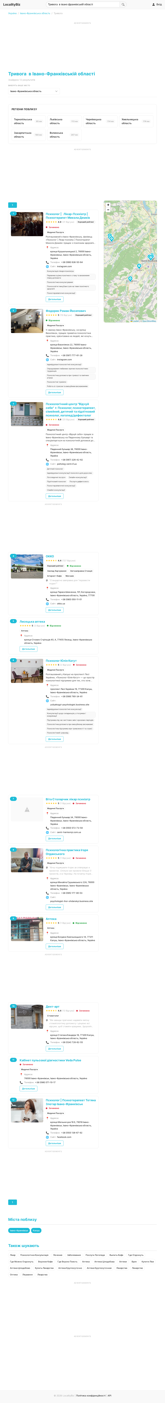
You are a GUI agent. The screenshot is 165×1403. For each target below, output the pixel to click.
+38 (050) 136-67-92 (71, 1132)
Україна (12, 13)
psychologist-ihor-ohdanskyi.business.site (71, 901)
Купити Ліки (148, 1261)
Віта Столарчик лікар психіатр (68, 799)
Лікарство (42, 1274)
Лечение (57, 1255)
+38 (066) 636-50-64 (72, 262)
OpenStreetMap (149, 321)
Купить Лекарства (44, 1268)
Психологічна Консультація (34, 1255)
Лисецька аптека (32, 621)
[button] (131, 279)
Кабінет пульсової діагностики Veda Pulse (50, 1060)
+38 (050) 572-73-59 (72, 828)
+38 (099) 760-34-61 (71, 696)
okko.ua (61, 603)
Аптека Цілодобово (20, 1268)
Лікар (12, 1255)
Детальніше (54, 299)
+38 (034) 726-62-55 (72, 1042)
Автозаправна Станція (81, 571)
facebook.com (64, 1137)
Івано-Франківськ (19, 1230)
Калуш (36, 1230)
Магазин (70, 576)
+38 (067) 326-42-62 (72, 459)
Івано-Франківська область (35, 13)
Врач (134, 1261)
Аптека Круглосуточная (99, 1268)
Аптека (24, 631)
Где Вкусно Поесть (67, 1261)
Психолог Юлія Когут (61, 660)
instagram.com (64, 266)
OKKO (50, 556)
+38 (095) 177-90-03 (71, 893)
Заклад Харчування (56, 571)
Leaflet (135, 321)
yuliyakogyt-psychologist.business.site (69, 704)
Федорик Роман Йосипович (66, 311)
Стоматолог (53, 1015)
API (109, 1395)
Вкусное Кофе (45, 1261)
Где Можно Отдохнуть (21, 1261)
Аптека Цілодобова (104, 1261)
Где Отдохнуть (135, 1255)
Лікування (27, 1274)
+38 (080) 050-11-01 (71, 599)
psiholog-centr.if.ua (67, 464)
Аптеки (123, 1261)
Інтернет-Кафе (54, 576)
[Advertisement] (82, 46)
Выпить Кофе (116, 1255)
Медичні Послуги (55, 232)
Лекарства (121, 1268)
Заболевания (74, 1255)
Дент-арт (52, 1006)
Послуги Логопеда (95, 1255)
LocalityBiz (11, 4)
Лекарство (137, 1268)
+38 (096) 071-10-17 (45, 1082)
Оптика (14, 1274)
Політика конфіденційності (91, 1395)
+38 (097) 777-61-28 (71, 355)
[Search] (123, 4)
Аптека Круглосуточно (70, 1268)
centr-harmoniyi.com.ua (69, 832)
